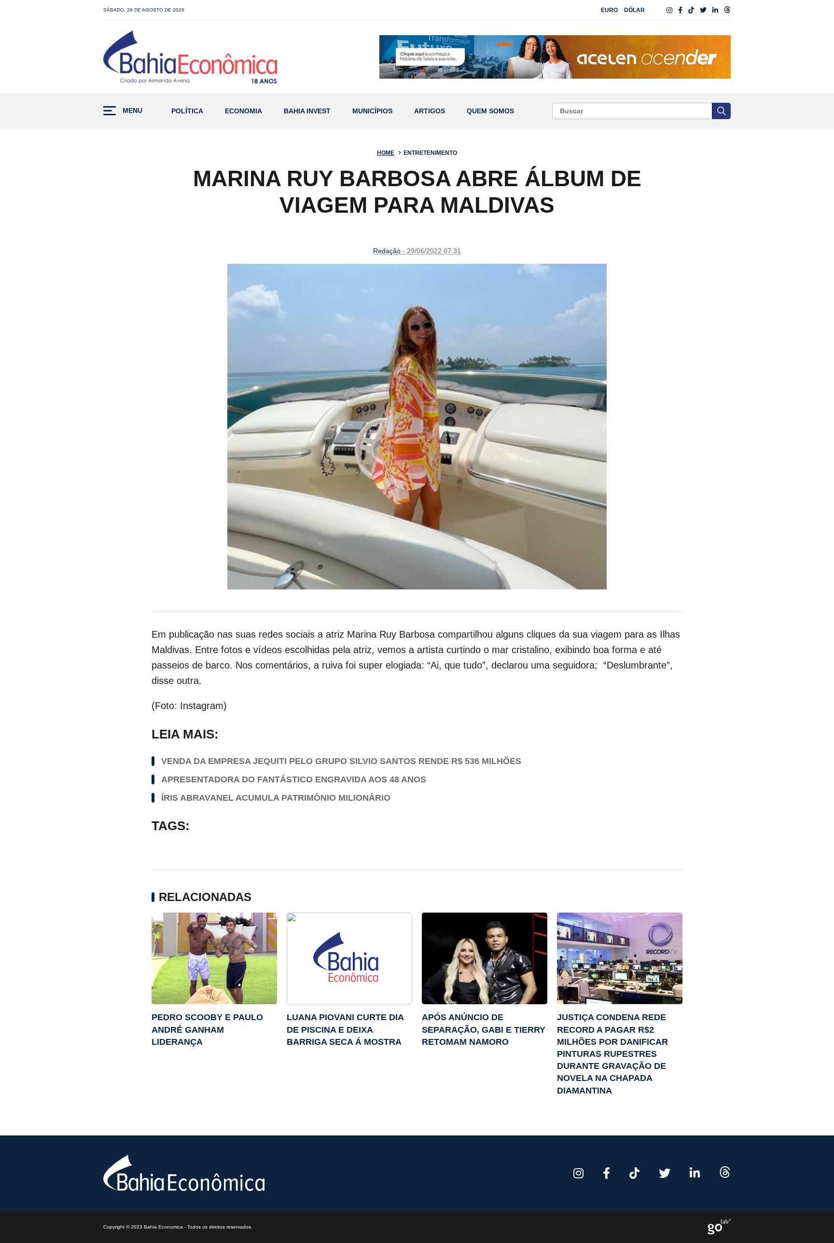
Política (187, 111)
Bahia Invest (307, 111)
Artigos (429, 111)
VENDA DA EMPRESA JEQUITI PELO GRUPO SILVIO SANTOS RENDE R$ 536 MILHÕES (341, 761)
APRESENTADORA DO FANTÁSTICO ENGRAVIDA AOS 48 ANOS (293, 779)
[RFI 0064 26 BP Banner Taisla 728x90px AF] (555, 57)
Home (385, 153)
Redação (387, 251)
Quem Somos (490, 111)
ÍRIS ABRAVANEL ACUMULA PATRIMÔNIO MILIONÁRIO (275, 797)
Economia (243, 111)
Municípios (372, 111)
